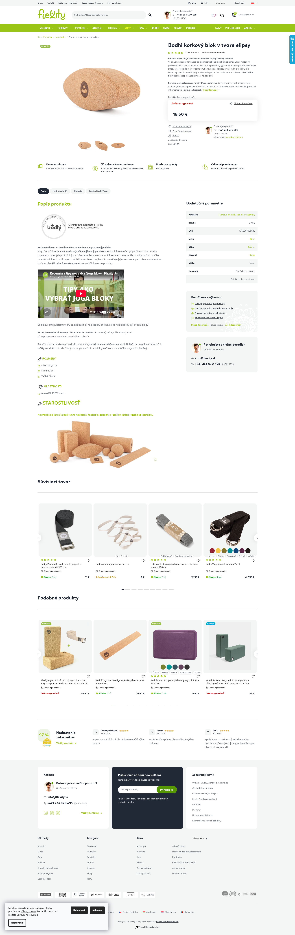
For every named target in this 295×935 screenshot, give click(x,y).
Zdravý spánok (144, 873)
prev (37, 538)
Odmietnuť (79, 910)
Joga (139, 857)
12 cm (252, 239)
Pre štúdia (177, 857)
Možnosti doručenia (243, 103)
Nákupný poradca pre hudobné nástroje (214, 308)
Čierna (212, 556)
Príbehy (41, 863)
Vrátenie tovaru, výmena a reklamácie (210, 783)
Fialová (221, 556)
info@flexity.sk (205, 358)
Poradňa (196, 804)
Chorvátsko (170, 912)
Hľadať (150, 15)
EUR (206, 3)
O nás (40, 3)
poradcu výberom (234, 137)
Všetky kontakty (90, 813)
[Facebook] (46, 813)
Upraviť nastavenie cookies (167, 922)
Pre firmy (196, 810)
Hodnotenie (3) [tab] (60, 191)
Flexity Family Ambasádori (204, 799)
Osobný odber (44, 879)
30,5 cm (251, 247)
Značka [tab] (98, 191)
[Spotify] (58, 813)
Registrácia (239, 3)
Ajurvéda (141, 852)
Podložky (91, 852)
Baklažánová (166, 556)
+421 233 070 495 (186, 15)
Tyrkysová (231, 556)
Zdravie (90, 863)
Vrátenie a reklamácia (67, 3)
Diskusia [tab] (78, 191)
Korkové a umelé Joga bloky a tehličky (237, 215)
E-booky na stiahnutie (48, 868)
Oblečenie (91, 846)
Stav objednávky (114, 3)
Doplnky (91, 868)
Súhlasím (97, 910)
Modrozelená (185, 673)
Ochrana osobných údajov (204, 794)
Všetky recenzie (64, 743)
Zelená (242, 556)
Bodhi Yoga (181, 140)
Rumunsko (189, 912)
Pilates (140, 863)
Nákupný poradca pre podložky (210, 304)
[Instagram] (52, 813)
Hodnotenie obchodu (202, 815)
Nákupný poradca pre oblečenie (210, 313)
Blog (194, 3)
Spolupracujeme (45, 873)
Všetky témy (198, 838)
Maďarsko (151, 912)
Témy (89, 879)
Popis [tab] (43, 191)
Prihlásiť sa (166, 789)
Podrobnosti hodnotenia (213, 53)
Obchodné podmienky (202, 788)
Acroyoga (141, 846)
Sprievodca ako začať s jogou (209, 318)
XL (126, 556)
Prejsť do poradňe (199, 325)
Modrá (174, 673)
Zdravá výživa (178, 846)
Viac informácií (210, 90)
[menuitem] (47, 28)
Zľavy (89, 873)
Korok (252, 255)
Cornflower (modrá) (183, 556)
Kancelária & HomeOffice (183, 863)
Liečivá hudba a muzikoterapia (186, 852)
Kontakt (50, 3)
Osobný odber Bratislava (92, 3)
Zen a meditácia (144, 868)
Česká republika (130, 912)
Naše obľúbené (179, 873)
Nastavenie (17, 923)
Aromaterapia (178, 868)
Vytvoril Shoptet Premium (149, 927)
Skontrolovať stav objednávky (206, 821)
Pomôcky (91, 857)
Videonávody (235, 325)
